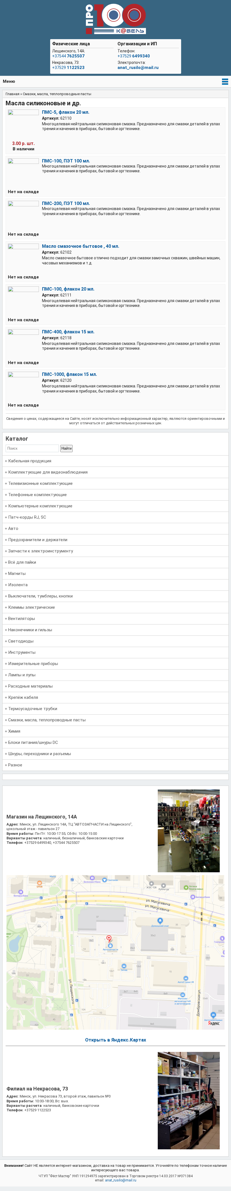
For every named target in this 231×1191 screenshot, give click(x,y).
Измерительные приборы (33, 663)
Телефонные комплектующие (37, 494)
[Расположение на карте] (115, 1028)
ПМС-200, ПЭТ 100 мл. (66, 203)
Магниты (17, 573)
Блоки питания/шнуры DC (33, 742)
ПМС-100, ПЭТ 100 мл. (66, 161)
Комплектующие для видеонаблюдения (48, 472)
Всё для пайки (22, 562)
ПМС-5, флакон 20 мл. (65, 112)
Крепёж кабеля (23, 697)
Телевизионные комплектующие (40, 483)
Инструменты (21, 652)
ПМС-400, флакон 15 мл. (68, 331)
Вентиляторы (21, 618)
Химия (14, 731)
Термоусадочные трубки (32, 708)
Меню (9, 81)
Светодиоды (21, 641)
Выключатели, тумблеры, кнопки (40, 596)
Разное (15, 765)
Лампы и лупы (21, 674)
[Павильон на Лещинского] (189, 871)
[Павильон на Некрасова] (189, 1148)
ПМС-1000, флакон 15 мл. (69, 374)
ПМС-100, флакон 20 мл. (68, 289)
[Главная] (115, 19)
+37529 (68, 67)
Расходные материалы (30, 686)
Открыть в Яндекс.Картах (115, 1040)
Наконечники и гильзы (30, 629)
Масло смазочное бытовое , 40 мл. (80, 246)
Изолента (18, 584)
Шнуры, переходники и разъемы (39, 753)
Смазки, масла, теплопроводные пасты (47, 719)
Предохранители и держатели (37, 539)
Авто (13, 528)
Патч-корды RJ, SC (27, 517)
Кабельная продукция (29, 460)
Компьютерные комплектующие (40, 505)
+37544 (68, 56)
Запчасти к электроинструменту (40, 551)
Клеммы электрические (31, 607)
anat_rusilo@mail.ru (138, 67)
